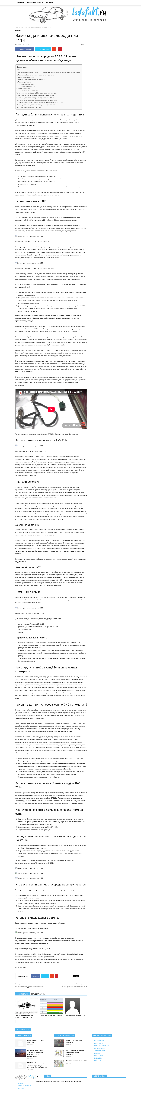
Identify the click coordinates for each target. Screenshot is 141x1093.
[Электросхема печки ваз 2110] (59, 1063)
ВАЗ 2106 (98, 1060)
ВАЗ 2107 (98, 1053)
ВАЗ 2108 (98, 1058)
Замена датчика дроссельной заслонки (29, 987)
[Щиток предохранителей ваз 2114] (51, 1006)
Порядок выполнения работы (29, 91)
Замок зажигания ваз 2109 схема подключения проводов (75, 1052)
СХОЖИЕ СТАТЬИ (22, 994)
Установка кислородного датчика (30, 107)
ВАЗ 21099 (98, 1055)
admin (19, 44)
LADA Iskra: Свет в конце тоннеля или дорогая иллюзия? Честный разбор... (37, 1065)
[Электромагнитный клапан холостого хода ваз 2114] (26, 1006)
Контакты (50, 3)
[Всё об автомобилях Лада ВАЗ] (70, 14)
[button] (123, 3)
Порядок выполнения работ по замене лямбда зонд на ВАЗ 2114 (41, 102)
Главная (20, 3)
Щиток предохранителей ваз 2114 (51, 1015)
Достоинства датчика (27, 84)
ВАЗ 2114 (24, 27)
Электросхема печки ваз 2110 (76, 1061)
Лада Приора (99, 1048)
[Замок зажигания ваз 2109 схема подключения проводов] (59, 1053)
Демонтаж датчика (24, 88)
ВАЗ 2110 (99, 1041)
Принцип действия (24, 82)
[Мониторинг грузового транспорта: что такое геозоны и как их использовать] (20, 1053)
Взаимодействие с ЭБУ (28, 86)
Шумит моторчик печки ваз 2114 (75, 1015)
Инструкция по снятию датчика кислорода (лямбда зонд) (38, 100)
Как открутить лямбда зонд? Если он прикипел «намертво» (38, 93)
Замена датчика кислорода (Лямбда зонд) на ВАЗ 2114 (36, 98)
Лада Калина (99, 1050)
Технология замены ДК (26, 77)
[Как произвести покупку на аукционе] (20, 1043)
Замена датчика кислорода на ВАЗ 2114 (31, 79)
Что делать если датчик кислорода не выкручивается (37, 105)
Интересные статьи (35, 3)
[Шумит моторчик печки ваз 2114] (76, 1006)
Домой (17, 27)
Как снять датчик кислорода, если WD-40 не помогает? (36, 95)
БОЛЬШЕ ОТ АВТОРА (38, 994)
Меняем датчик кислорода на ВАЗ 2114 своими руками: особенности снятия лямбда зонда (49, 72)
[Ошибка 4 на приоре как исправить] (59, 1043)
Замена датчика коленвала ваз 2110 (74, 987)
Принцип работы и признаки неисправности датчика (36, 75)
